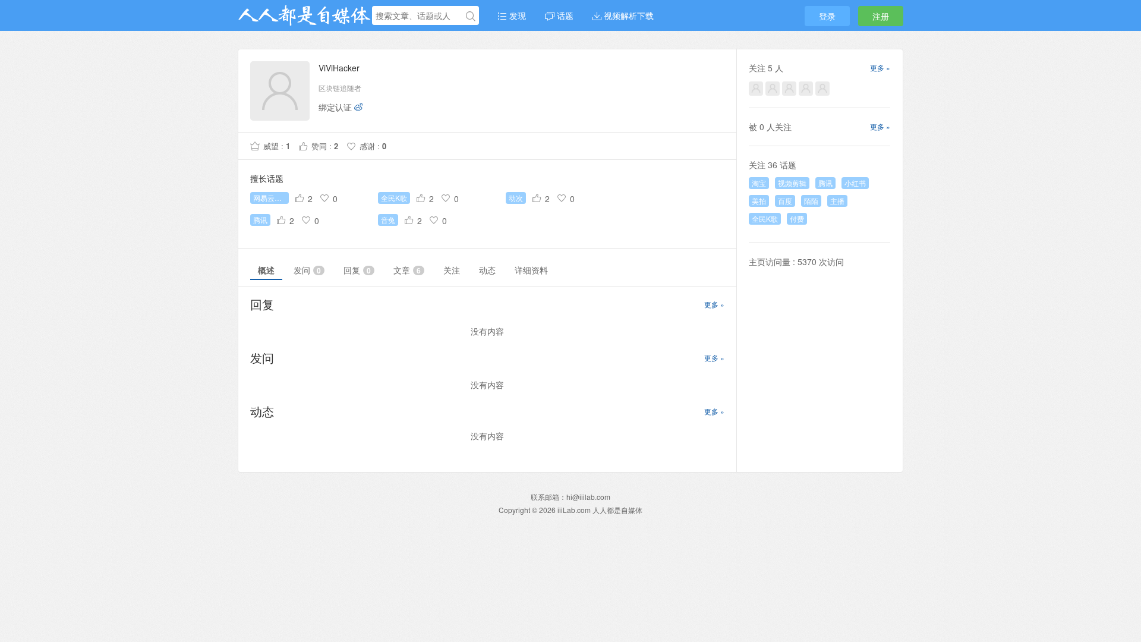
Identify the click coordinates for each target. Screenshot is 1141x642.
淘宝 (759, 183)
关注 (451, 270)
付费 (797, 218)
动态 (487, 270)
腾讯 (260, 220)
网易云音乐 (271, 198)
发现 (516, 15)
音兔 (388, 220)
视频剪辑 (792, 183)
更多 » (714, 304)
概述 (266, 270)
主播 (837, 201)
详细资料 (531, 270)
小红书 (855, 183)
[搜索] (470, 16)
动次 (516, 198)
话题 (563, 15)
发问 (307, 270)
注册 (880, 16)
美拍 (759, 201)
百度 (785, 201)
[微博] (358, 107)
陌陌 (811, 201)
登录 (827, 16)
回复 (357, 270)
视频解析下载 (627, 15)
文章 (407, 270)
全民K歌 (394, 198)
